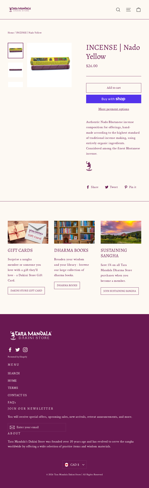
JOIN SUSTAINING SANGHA (119, 291)
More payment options (113, 109)
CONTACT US (17, 395)
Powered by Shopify (17, 356)
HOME (12, 381)
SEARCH (14, 373)
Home (11, 32)
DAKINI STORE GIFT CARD (26, 290)
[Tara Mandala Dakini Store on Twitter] (17, 349)
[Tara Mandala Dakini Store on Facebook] (10, 349)
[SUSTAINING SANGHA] (121, 232)
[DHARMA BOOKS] (74, 232)
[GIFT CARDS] (28, 232)
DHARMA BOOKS (67, 285)
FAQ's (12, 402)
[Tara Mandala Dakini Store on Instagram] (25, 349)
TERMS (13, 388)
